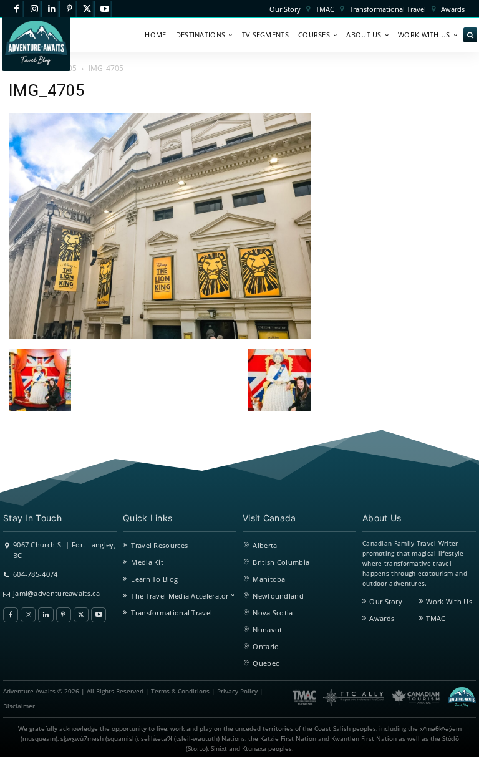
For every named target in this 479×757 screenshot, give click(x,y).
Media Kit (147, 562)
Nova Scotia (273, 612)
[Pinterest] (69, 9)
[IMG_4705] (160, 335)
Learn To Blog (154, 579)
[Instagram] (34, 9)
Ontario (266, 646)
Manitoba (269, 579)
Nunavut (267, 629)
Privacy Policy (237, 691)
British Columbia (281, 562)
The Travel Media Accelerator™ (183, 595)
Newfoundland (278, 595)
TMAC (435, 618)
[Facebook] (16, 9)
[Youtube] (104, 9)
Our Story (385, 601)
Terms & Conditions (180, 691)
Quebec (266, 663)
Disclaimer (19, 706)
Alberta (265, 545)
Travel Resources (159, 545)
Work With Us (449, 601)
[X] (87, 9)
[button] (470, 35)
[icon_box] (60, 549)
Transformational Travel (171, 612)
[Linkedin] (51, 9)
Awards (381, 618)
